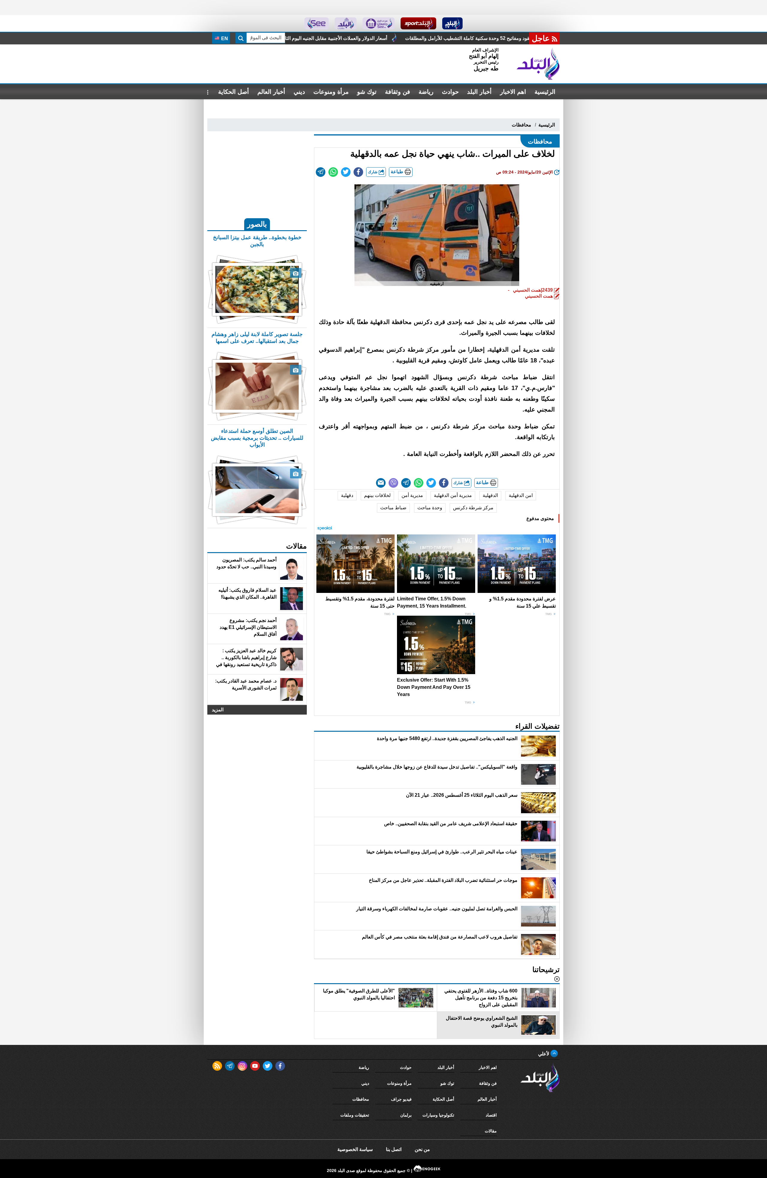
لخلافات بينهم (377, 495)
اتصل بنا (393, 1149)
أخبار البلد (479, 91)
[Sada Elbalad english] (316, 23)
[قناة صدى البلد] (452, 23)
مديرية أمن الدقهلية (453, 495)
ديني (299, 91)
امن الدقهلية (521, 495)
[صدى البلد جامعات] (379, 23)
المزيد (218, 709)
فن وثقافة (397, 91)
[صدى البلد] (538, 63)
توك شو (367, 91)
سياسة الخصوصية (355, 1149)
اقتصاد (491, 1115)
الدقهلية (490, 495)
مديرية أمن (412, 495)
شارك (373, 172)
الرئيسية (545, 91)
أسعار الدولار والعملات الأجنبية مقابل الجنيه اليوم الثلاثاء (458, 38)
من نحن (422, 1149)
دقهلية (347, 495)
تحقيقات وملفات (354, 1115)
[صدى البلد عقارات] (346, 23)
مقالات (491, 1131)
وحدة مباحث (429, 507)
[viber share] (393, 483)
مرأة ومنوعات (331, 91)
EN (224, 38)
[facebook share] (358, 172)
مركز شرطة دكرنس (473, 507)
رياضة (426, 91)
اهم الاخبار (513, 91)
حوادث (450, 91)
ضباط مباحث (393, 507)
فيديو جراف (401, 1099)
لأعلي (544, 1053)
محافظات (521, 124)
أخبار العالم (271, 91)
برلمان (406, 1115)
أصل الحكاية (233, 91)
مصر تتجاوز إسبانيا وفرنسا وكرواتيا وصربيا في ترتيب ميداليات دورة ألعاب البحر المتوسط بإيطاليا (291, 38)
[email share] (320, 172)
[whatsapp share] (333, 172)
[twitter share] (346, 172)
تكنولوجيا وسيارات (438, 1115)
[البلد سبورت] (418, 23)
